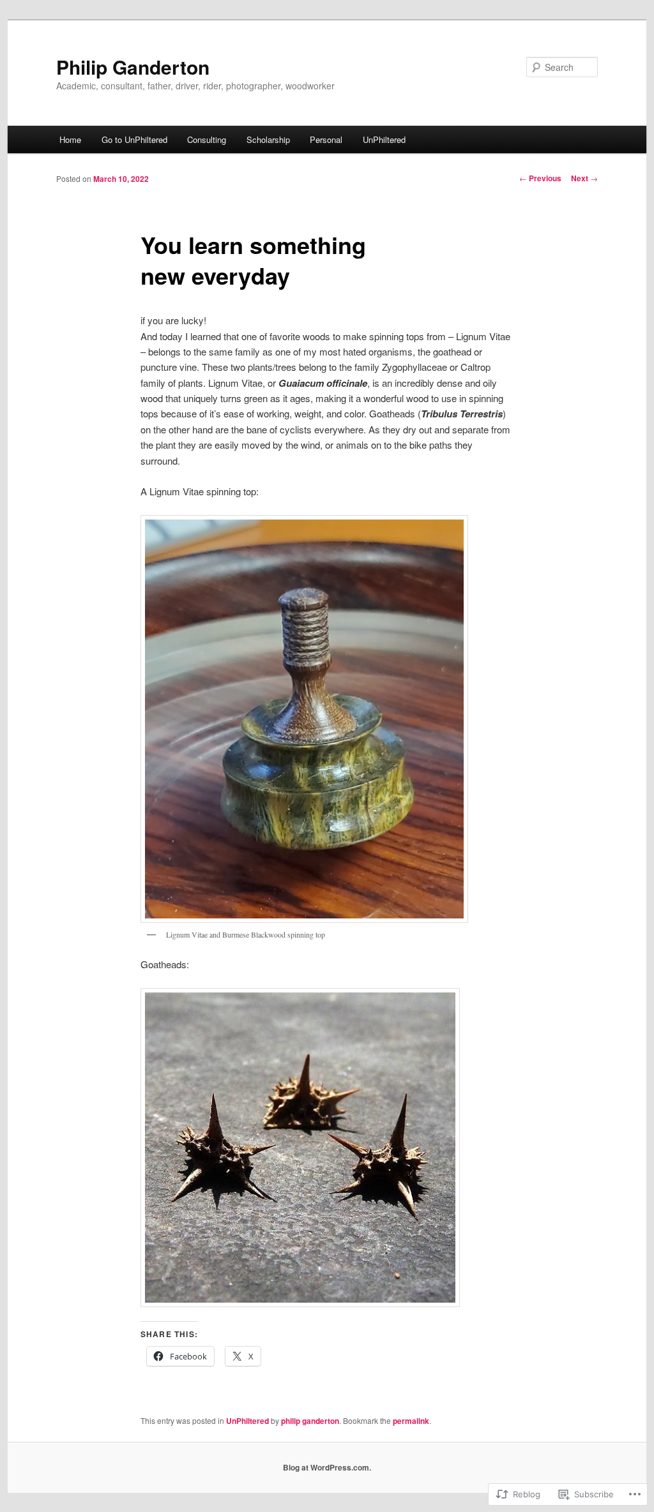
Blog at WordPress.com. (327, 1467)
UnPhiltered (384, 139)
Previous (540, 178)
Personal (326, 139)
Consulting (206, 139)
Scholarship (268, 139)
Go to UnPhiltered (134, 139)
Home (70, 139)
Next (584, 178)
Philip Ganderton (132, 66)
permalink (411, 1420)
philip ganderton (310, 1420)
